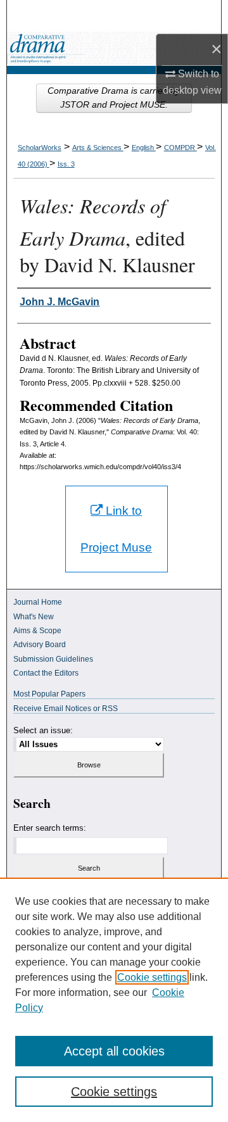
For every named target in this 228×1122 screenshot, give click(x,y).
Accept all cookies (114, 1051)
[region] (114, 1000)
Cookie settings (152, 977)
